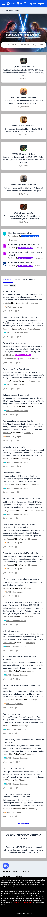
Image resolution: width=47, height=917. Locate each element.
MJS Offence (9, 291)
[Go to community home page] (11, 3)
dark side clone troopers (14, 447)
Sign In (41, 4)
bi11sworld (7, 725)
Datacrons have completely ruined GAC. (20, 317)
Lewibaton (7, 303)
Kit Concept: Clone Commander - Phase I (21, 499)
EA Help (7, 876)
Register (32, 4)
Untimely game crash (12, 631)
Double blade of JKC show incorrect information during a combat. (19, 526)
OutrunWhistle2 (9, 484)
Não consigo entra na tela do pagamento (21, 579)
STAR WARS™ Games (12, 10)
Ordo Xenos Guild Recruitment (16, 369)
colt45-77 (7, 433)
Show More (25, 823)
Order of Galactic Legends (15, 343)
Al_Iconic (6, 381)
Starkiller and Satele (12, 473)
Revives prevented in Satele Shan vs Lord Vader (21, 686)
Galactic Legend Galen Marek (16, 395)
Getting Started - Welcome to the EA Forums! (25, 253)
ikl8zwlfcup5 (8, 808)
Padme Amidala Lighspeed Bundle (18, 421)
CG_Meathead (8, 355)
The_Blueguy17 (9, 539)
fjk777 (5, 780)
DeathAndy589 (9, 643)
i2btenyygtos (8, 617)
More (31, 279)
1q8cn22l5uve (8, 671)
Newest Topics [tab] (21, 279)
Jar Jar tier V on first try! (14, 768)
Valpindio (6, 588)
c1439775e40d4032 (11, 407)
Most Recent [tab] (8, 279)
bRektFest (7, 459)
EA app (26, 871)
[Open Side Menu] (3, 4)
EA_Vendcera (13, 236)
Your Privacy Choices (23, 913)
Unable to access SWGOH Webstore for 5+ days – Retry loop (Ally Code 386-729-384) (22, 603)
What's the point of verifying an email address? (19, 658)
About (19, 876)
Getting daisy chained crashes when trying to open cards (23, 741)
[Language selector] (19, 3)
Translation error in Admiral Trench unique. (21, 553)
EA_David (11, 248)
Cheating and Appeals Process (22, 233)
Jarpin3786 (7, 329)
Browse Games (10, 871)
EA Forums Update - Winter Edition (23, 244)
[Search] (25, 3)
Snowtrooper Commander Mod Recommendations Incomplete (17, 795)
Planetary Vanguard (11, 714)
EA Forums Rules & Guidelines (21, 262)
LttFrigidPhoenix (9, 510)
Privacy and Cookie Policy (23, 903)
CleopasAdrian (8, 700)
